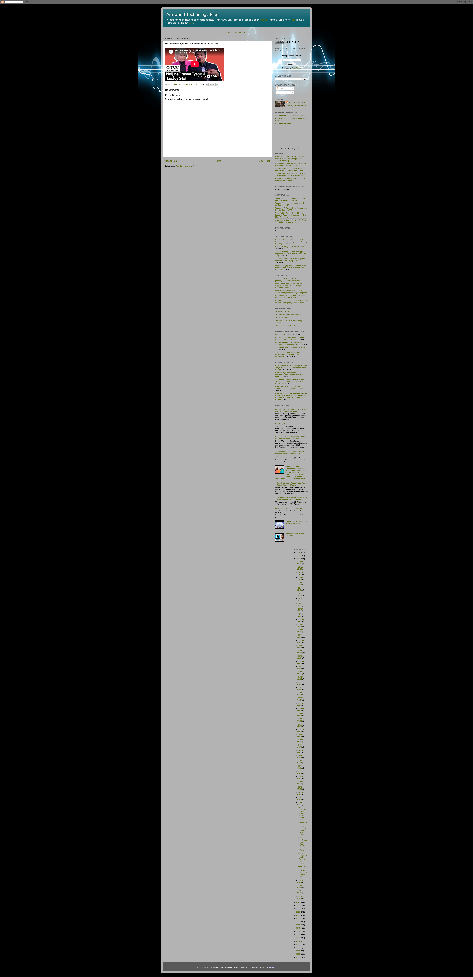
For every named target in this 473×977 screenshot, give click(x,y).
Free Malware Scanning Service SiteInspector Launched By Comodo (289, 387)
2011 (298, 941)
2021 (298, 909)
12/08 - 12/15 (300, 578)
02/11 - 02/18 (300, 798)
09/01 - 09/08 (300, 652)
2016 (298, 925)
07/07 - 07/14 (300, 694)
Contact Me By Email (236, 32)
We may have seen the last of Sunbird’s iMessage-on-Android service (290, 164)
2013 (298, 935)
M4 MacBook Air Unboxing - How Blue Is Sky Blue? (296, 522)
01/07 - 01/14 (300, 897)
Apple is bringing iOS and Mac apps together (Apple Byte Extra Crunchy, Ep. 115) (290, 254)
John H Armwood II (297, 102)
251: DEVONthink (282, 318)
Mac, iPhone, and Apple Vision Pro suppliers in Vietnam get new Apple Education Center (289, 286)
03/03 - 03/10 (300, 783)
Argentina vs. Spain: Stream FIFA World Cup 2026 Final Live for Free (290, 221)
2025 (298, 556)
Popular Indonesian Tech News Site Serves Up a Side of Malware (289, 343)
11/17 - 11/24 (300, 594)
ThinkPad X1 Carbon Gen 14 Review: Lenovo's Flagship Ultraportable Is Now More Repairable (290, 215)
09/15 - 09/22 (300, 641)
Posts (280, 88)
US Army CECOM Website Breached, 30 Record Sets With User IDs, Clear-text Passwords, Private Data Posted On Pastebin (291, 396)
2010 (298, 944)
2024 (298, 559)
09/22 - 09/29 (300, 636)
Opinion (264, 20)
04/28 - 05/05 (300, 741)
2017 (298, 922)
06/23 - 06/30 (300, 704)
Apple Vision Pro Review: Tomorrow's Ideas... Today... (303, 871)
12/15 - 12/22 (300, 573)
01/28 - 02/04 (300, 881)
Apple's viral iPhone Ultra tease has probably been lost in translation (289, 280)
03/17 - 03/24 (300, 772)
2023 (298, 902)
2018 (298, 918)
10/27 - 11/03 (300, 610)
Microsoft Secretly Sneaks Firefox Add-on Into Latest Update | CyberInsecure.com (291, 410)
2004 (298, 957)
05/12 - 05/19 (300, 730)
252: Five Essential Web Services (288, 315)
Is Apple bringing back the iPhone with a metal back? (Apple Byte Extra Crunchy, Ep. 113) (290, 267)
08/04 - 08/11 (300, 673)
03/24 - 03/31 (300, 767)
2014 (298, 931)
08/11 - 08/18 (300, 667)
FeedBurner (296, 68)
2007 (298, 948)
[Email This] (207, 84)
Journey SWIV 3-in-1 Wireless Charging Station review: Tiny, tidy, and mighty (290, 174)
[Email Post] (203, 84)
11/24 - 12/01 (300, 589)
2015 (298, 928)
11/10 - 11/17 (300, 599)
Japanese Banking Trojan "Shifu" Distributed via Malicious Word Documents (288, 354)
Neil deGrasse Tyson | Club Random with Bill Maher (302, 844)
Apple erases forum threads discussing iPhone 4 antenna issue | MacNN (290, 452)
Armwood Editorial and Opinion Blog (289, 115)
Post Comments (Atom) (185, 166)
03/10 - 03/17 (300, 777)
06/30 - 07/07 (300, 699)
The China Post (281, 424)
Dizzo (256, 968)
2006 (298, 951)
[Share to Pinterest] (216, 84)
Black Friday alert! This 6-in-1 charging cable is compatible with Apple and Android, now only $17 (290, 158)
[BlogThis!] (209, 84)
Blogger (272, 968)
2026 (298, 552)
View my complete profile (296, 106)
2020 (298, 912)
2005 (298, 954)
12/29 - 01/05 (300, 563)
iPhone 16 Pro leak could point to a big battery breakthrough (290, 179)
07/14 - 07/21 (300, 688)
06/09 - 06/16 (300, 709)
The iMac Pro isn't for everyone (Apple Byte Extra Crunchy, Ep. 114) (290, 260)
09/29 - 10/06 (300, 631)
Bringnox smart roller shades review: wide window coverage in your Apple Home (291, 301)
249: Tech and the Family (285, 325)
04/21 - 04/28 (300, 746)
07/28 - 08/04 (300, 678)
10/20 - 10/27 (300, 615)
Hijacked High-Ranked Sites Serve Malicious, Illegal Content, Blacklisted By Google (290, 374)
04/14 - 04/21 (300, 751)
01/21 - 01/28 (300, 887)
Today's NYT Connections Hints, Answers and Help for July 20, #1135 (291, 199)
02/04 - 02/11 (300, 804)
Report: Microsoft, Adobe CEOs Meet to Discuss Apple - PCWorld (292, 484)
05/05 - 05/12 (300, 736)
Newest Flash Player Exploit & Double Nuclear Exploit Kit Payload (290, 338)
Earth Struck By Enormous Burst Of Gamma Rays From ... (302, 829)
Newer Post (171, 161)
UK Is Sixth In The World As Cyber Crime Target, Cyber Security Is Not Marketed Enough (291, 368)
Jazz (292, 20)
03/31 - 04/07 (300, 762)
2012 (298, 938)
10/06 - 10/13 (300, 626)
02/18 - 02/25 (300, 793)
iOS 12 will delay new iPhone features (290, 247)
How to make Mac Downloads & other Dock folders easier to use (290, 296)
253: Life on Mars (282, 312)
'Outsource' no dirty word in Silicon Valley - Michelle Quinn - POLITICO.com (291, 499)
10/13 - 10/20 (300, 620)
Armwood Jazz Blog (283, 123)
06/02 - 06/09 (300, 715)
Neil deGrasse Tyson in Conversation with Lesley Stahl (303, 813)
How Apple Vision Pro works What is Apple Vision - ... (302, 858)
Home (218, 161)
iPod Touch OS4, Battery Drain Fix (288, 508)
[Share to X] (212, 84)
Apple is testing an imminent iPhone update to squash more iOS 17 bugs (289, 169)
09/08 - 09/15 (300, 646)
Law (191, 23)
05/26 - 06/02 (300, 720)
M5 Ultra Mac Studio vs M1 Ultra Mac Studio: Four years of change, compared (291, 292)
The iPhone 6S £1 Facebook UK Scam (290, 348)
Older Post (264, 161)
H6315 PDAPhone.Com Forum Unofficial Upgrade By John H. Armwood (291, 438)
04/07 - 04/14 (300, 757)
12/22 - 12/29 (300, 568)
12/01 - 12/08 (300, 584)
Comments (282, 92)
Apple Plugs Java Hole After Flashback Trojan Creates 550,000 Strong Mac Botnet (290, 381)
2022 (298, 905)
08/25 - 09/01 (300, 657)
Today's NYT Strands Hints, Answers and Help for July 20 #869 (291, 209)
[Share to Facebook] (214, 84)
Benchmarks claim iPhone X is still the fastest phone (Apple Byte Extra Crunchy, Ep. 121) (291, 242)
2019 (298, 915)
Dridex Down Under (283, 335)
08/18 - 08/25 (300, 662)
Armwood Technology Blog (192, 14)
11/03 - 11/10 (300, 605)
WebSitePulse (298, 149)
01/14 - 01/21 (300, 892)
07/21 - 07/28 (300, 683)
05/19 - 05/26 (300, 725)
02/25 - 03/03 (300, 788)
